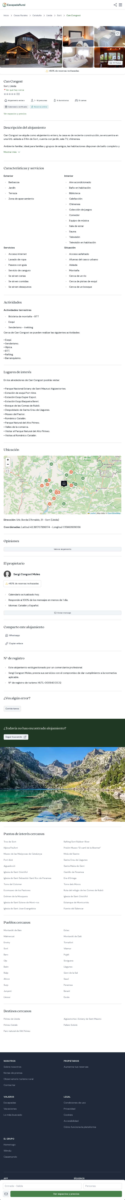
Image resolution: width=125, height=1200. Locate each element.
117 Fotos (117, 63)
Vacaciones (10, 1108)
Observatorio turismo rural (18, 1079)
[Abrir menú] (120, 5)
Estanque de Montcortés (76, 902)
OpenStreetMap (114, 513)
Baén (6, 966)
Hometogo (10, 1144)
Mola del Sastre (71, 853)
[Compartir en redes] (115, 5)
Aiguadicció (9, 866)
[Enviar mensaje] (6, 1194)
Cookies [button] (68, 1114)
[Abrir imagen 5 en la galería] (109, 57)
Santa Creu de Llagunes (76, 860)
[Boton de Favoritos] (117, 33)
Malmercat (9, 936)
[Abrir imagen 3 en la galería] (109, 36)
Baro (6, 954)
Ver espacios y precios (66, 1193)
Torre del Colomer (13, 884)
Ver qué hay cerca (15, 90)
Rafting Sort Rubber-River (76, 841)
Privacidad (69, 1108)
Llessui (7, 997)
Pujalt (66, 954)
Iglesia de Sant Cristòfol (16, 872)
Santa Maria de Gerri (74, 866)
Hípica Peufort (11, 847)
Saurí (66, 979)
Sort (6, 948)
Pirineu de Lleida (12, 1019)
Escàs (67, 997)
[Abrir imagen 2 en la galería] (78, 36)
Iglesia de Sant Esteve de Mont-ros (21, 902)
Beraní (67, 991)
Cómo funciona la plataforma (80, 1127)
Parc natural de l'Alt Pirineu (17, 1031)
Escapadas (10, 1102)
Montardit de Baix (12, 930)
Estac (66, 930)
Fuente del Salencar (74, 908)
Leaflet (92, 513)
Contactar (9, 1085)
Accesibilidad (71, 1121)
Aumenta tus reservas (76, 1066)
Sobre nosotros (12, 1066)
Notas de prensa (13, 1072)
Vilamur (67, 948)
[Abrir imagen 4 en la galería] (78, 57)
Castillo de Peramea (74, 872)
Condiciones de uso (75, 1102)
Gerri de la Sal (71, 972)
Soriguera (68, 960)
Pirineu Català (10, 1025)
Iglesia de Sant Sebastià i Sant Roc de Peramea (27, 878)
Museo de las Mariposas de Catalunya (23, 853)
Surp (6, 985)
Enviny (7, 942)
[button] (71, 486)
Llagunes (68, 966)
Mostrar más (10, 152)
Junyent (8, 991)
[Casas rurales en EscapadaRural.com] (13, 5)
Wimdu (7, 1150)
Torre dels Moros (72, 884)
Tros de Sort (10, 841)
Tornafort (68, 942)
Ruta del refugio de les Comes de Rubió (83, 890)
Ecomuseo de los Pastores (17, 890)
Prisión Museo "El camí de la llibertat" (82, 847)
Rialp (6, 972)
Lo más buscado (13, 1114)
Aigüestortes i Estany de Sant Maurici (82, 1019)
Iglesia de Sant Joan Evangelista (20, 908)
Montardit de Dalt (73, 936)
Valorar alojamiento (62, 549)
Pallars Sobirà (70, 1025)
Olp (5, 960)
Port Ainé (8, 860)
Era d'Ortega (70, 878)
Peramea (68, 985)
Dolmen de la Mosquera (16, 896)
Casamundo (10, 1156)
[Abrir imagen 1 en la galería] (31, 47)
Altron (7, 979)
